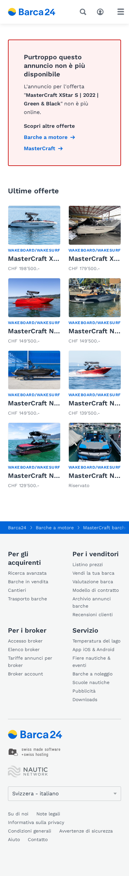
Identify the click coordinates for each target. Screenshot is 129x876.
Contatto (38, 839)
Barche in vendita (28, 581)
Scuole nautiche (90, 682)
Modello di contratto (95, 590)
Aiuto (14, 839)
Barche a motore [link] (45, 137)
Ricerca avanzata (27, 573)
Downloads (84, 699)
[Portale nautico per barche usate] (36, 11)
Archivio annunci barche (91, 602)
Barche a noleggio (92, 673)
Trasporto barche (27, 598)
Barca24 (17, 527)
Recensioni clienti (92, 614)
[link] (34, 239)
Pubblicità (84, 691)
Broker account (25, 673)
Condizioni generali (29, 831)
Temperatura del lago (96, 640)
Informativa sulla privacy (36, 822)
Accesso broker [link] (25, 640)
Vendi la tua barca (93, 573)
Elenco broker (24, 649)
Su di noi (18, 813)
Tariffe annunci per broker (30, 661)
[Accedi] (102, 11)
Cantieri (17, 590)
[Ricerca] (84, 12)
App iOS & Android (93, 649)
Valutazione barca (92, 581)
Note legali (48, 813)
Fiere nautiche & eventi (91, 661)
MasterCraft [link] (39, 148)
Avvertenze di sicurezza (86, 831)
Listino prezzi (87, 564)
